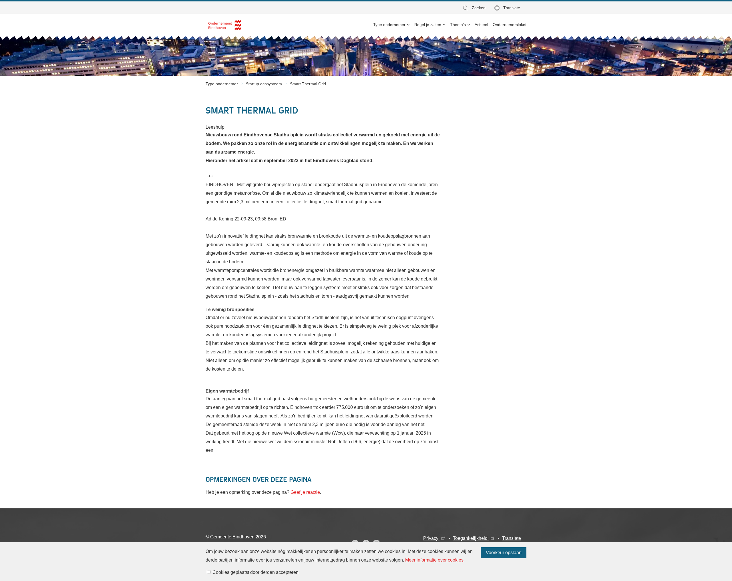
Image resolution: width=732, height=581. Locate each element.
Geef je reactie (305, 492)
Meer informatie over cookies (434, 560)
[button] (474, 8)
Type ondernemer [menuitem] (389, 24)
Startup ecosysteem (264, 83)
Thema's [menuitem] (458, 24)
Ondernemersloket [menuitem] (509, 24)
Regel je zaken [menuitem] (427, 24)
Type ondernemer (222, 83)
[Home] (225, 25)
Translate (511, 7)
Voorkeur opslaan (504, 552)
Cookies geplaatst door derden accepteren (255, 572)
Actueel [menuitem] (481, 24)
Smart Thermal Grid (308, 83)
